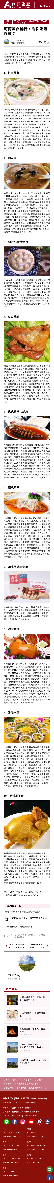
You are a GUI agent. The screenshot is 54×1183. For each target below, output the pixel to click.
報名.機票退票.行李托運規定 (26, 1084)
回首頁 (6, 1080)
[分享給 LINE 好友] (40, 42)
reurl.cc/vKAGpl (31, 895)
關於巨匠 (16, 1080)
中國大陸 (9, 936)
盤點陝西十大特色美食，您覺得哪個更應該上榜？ (37, 946)
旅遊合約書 (21, 1088)
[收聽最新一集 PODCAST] (49, 1177)
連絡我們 (27, 1080)
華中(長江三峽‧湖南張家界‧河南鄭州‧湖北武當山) (31, 936)
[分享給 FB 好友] (44, 42)
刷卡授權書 (8, 1088)
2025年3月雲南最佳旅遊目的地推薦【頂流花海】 (25, 919)
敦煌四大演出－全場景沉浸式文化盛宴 (22, 911)
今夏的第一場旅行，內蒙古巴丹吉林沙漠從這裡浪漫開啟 (16, 946)
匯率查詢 (38, 1080)
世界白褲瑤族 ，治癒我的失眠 (19, 926)
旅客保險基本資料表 (37, 1088)
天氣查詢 (7, 1084)
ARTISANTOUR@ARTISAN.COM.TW (24, 1116)
